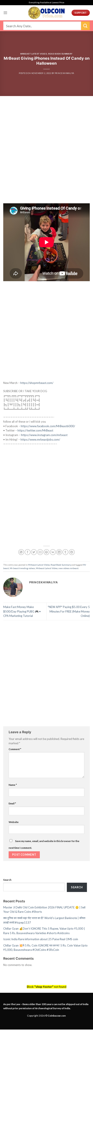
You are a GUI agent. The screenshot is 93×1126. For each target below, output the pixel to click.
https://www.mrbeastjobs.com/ (40, 439)
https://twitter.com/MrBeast (35, 430)
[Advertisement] (46, 155)
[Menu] (5, 13)
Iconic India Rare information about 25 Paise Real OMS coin (40, 939)
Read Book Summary (60, 54)
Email (12, 803)
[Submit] (85, 25)
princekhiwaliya (64, 73)
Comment (15, 749)
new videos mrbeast (68, 568)
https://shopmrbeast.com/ (36, 383)
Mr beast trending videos (22, 568)
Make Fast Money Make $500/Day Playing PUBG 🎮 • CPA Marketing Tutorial (22, 611)
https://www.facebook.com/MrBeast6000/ (48, 426)
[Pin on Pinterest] (47, 552)
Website (14, 821)
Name (13, 784)
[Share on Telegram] (72, 552)
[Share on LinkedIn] (59, 552)
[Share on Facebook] (27, 552)
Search (7, 879)
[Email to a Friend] (40, 552)
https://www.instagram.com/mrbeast (44, 435)
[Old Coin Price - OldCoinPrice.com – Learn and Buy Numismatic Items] (46, 12)
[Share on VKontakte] (53, 552)
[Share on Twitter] (34, 552)
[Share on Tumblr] (65, 552)
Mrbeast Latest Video (33, 54)
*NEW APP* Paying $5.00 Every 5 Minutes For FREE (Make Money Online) (69, 611)
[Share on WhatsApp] (21, 552)
